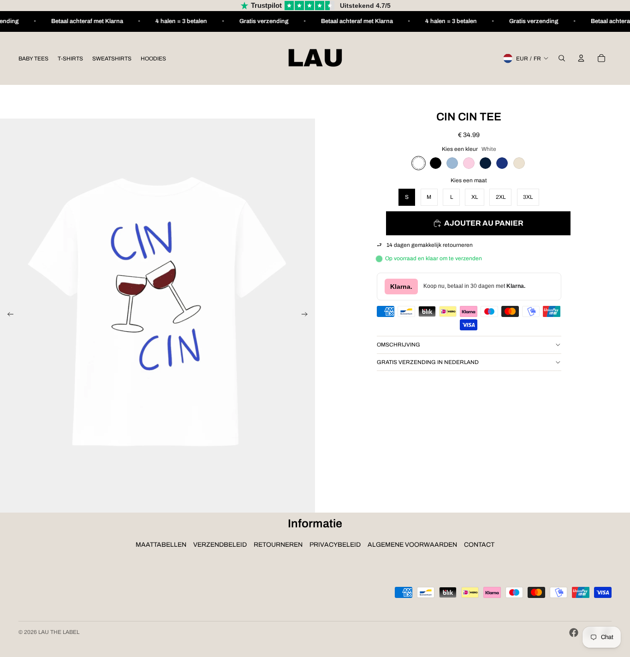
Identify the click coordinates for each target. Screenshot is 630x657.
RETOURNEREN (278, 544)
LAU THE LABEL (58, 632)
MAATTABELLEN (161, 544)
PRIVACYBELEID (335, 544)
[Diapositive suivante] (307, 315)
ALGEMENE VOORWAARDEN (412, 544)
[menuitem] (33, 58)
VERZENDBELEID (220, 544)
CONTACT (479, 544)
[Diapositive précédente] (7, 315)
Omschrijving (398, 344)
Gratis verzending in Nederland (428, 362)
